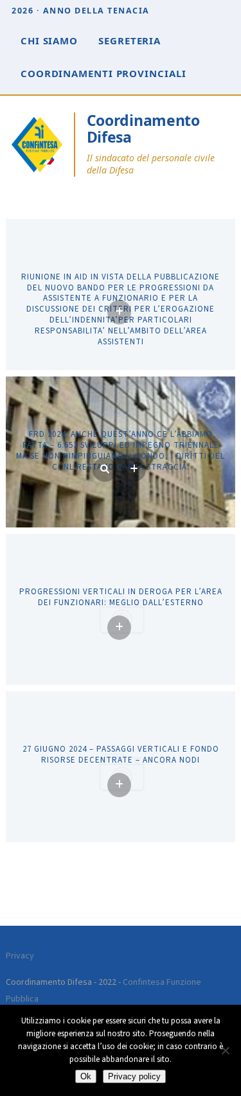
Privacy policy (134, 1076)
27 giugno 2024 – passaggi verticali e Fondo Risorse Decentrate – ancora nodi (120, 755)
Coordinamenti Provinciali (103, 73)
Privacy (20, 956)
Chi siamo (49, 40)
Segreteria (129, 40)
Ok (85, 1076)
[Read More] (119, 312)
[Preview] (105, 469)
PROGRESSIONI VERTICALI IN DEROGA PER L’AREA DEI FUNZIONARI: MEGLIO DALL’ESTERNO (120, 597)
